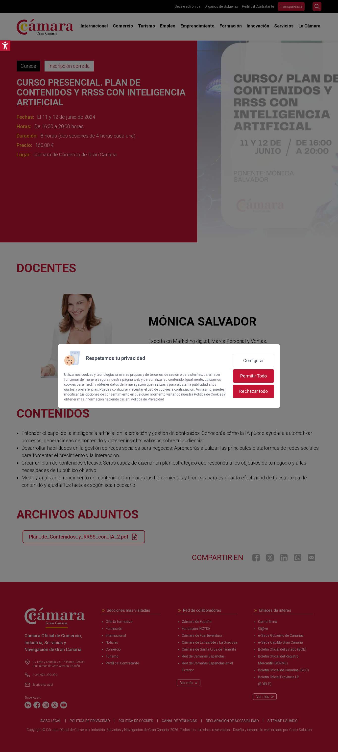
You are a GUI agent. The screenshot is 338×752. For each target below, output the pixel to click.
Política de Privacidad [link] (147, 399)
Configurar (253, 360)
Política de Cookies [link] (208, 394)
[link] (5, 45)
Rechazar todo (253, 391)
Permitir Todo (253, 375)
